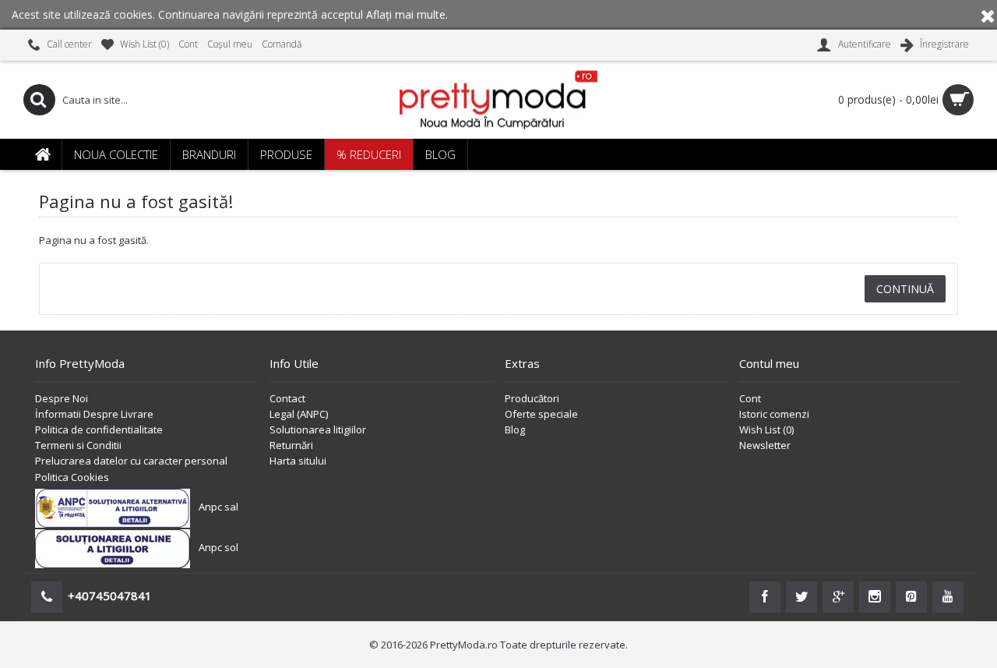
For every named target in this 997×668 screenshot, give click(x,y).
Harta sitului (298, 461)
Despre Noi (61, 398)
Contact (287, 398)
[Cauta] (39, 99)
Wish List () (766, 429)
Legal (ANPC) (299, 414)
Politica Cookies (72, 477)
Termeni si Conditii (78, 445)
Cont (750, 398)
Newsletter (765, 445)
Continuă (905, 288)
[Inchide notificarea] (987, 15)
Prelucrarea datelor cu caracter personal (131, 461)
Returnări (291, 445)
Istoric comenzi (774, 414)
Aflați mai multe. (407, 14)
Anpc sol (218, 547)
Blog (515, 429)
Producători (532, 398)
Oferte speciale (541, 414)
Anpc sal (218, 507)
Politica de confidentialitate (99, 429)
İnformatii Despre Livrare (94, 414)
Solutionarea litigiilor (318, 429)
